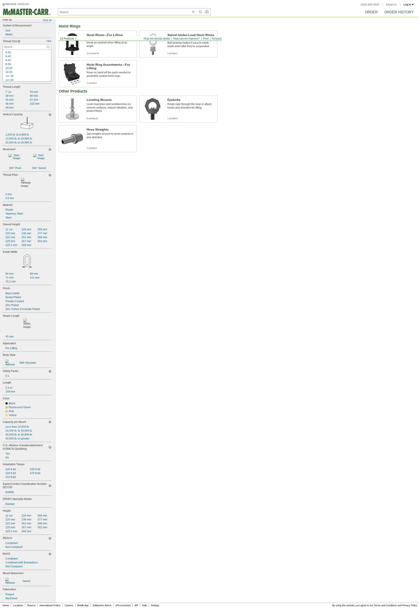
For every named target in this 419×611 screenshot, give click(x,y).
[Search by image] (206, 12)
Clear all (47, 20)
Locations (18, 605)
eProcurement (123, 605)
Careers (69, 605)
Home (6, 605)
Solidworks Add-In (102, 605)
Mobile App (83, 605)
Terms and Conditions (385, 605)
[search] (48, 47)
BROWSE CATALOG (17, 4)
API (136, 605)
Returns (31, 605)
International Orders (50, 605)
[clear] (193, 11)
